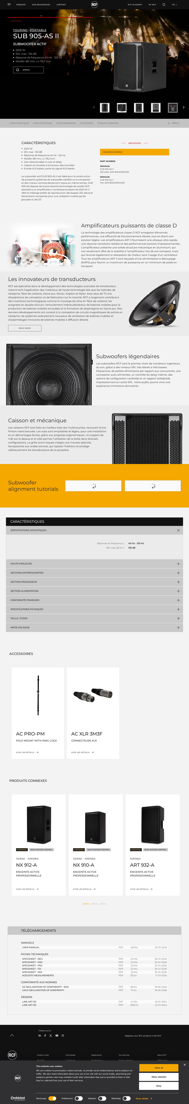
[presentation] (94, 107)
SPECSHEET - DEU (32, 959)
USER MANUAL (30, 947)
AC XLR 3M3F (87, 734)
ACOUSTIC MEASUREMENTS (38, 975)
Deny (158, 1086)
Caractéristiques (19, 123)
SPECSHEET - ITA (31, 969)
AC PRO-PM (30, 734)
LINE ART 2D (29, 1001)
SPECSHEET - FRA (32, 965)
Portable (40, 1060)
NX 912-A (26, 865)
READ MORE (25, 328)
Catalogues (70, 1060)
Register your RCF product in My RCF (143, 1036)
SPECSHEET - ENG (32, 962)
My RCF (152, 5)
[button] (86, 904)
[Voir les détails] (38, 695)
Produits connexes (108, 123)
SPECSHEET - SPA (32, 972)
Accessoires (86, 123)
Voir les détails (25, 752)
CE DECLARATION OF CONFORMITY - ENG (45, 987)
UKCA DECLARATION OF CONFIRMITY (43, 990)
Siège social (162, 1060)
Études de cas (97, 1060)
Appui (26, 70)
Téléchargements (66, 123)
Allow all (159, 1068)
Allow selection (159, 1077)
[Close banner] (185, 1065)
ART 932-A (142, 865)
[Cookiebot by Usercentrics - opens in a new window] (18, 1099)
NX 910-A (83, 865)
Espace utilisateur (126, 1060)
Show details (142, 1098)
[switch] (79, 1098)
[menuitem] (41, 4)
